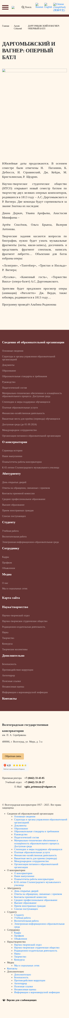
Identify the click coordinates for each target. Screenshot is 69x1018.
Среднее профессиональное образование (23, 499)
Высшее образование (13, 505)
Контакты (9, 698)
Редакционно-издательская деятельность (23, 627)
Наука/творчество (15, 607)
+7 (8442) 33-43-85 (34, 778)
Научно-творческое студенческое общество (24, 621)
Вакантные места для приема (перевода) (35, 858)
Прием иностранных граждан (18, 510)
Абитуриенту (11, 473)
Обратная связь (13, 756)
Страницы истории (12, 450)
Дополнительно (13, 655)
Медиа (7, 574)
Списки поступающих (14, 516)
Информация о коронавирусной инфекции (25, 692)
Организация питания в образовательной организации (31, 435)
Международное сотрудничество (19, 430)
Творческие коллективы (14, 649)
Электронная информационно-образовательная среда (30, 542)
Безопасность (9, 664)
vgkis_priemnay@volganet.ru (40, 786)
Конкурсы (7, 643)
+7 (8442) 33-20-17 (34, 782)
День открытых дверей (14, 482)
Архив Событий (18, 27)
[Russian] (39, 7)
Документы (8, 365)
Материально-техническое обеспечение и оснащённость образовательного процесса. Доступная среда (32, 395)
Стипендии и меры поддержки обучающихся (26, 402)
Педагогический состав (14, 387)
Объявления (8, 568)
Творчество (8, 638)
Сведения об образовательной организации (33, 342)
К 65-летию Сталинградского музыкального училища (30, 467)
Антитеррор (8, 675)
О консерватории (14, 442)
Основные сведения (12, 351)
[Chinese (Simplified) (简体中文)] (59, 7)
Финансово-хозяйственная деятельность (23, 413)
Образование (9, 370)
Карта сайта (11, 597)
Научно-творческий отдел (16, 615)
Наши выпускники (12, 456)
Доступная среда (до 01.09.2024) (19, 424)
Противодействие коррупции (17, 669)
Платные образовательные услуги (20, 407)
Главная (5, 26)
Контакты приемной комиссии (18, 493)
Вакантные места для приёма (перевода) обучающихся (31, 418)
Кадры (5, 557)
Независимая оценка (13, 686)
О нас (5, 583)
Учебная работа (10, 531)
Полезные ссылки (11, 681)
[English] (48, 7)
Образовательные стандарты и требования (24, 376)
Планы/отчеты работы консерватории (22, 462)
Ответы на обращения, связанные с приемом (26, 488)
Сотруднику (10, 548)
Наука (5, 632)
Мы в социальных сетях (14, 588)
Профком (7, 562)
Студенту (8, 522)
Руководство (8, 382)
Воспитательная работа (14, 536)
